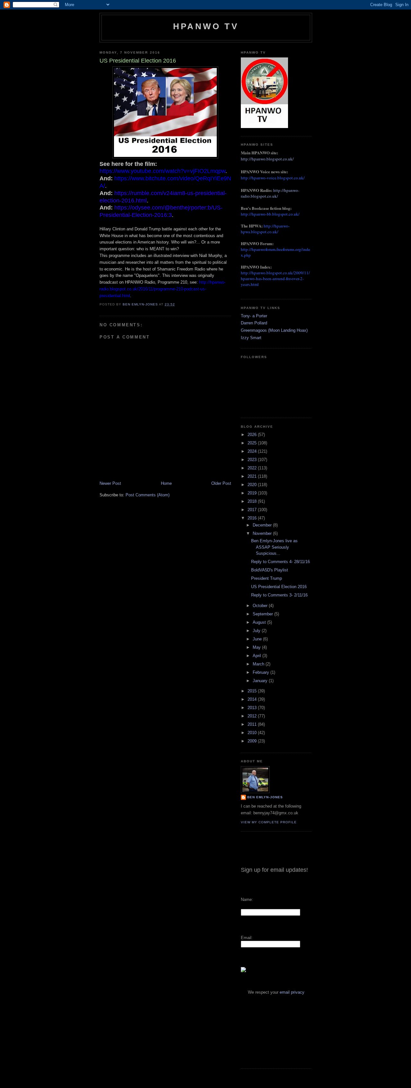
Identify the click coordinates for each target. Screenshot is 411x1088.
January (261, 680)
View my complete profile (269, 822)
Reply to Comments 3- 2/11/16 (279, 595)
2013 (253, 707)
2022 (253, 468)
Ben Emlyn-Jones (265, 797)
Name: (247, 899)
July (257, 630)
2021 (253, 476)
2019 (253, 493)
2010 (253, 732)
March (259, 664)
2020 (253, 484)
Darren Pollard (254, 323)
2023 (253, 459)
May (257, 647)
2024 (253, 451)
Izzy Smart (251, 337)
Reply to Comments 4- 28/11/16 (280, 561)
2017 (253, 509)
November (263, 533)
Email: (247, 937)
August (260, 622)
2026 (253, 434)
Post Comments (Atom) (148, 495)
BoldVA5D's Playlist (269, 570)
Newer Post (110, 483)
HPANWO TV (206, 26)
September (263, 614)
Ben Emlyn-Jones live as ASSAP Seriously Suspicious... (274, 547)
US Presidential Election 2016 (279, 586)
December (263, 525)
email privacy (292, 992)
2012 (253, 716)
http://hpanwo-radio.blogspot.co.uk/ (270, 193)
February (261, 672)
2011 (253, 724)
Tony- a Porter (254, 315)
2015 (253, 691)
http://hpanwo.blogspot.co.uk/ (267, 159)
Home (166, 483)
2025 (253, 443)
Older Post (221, 483)
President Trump (266, 578)
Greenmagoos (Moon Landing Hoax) (274, 330)
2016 (253, 518)
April (257, 655)
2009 (253, 741)
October (261, 605)
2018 (253, 501)
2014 (253, 699)
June (258, 639)
